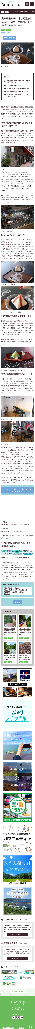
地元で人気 (23, 590)
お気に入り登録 (10, 38)
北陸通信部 (8, 588)
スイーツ (7, 594)
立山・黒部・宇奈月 (11, 590)
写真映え (7, 592)
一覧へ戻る (16, 602)
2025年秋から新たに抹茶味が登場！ (18, 88)
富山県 (17, 588)
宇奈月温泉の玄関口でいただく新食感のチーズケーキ (18, 82)
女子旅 (15, 592)
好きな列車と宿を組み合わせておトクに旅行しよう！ (18, 95)
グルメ (22, 592)
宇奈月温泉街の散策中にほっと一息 (17, 91)
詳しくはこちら (16, 934)
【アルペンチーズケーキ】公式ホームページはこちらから (17, 490)
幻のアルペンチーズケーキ (15, 86)
